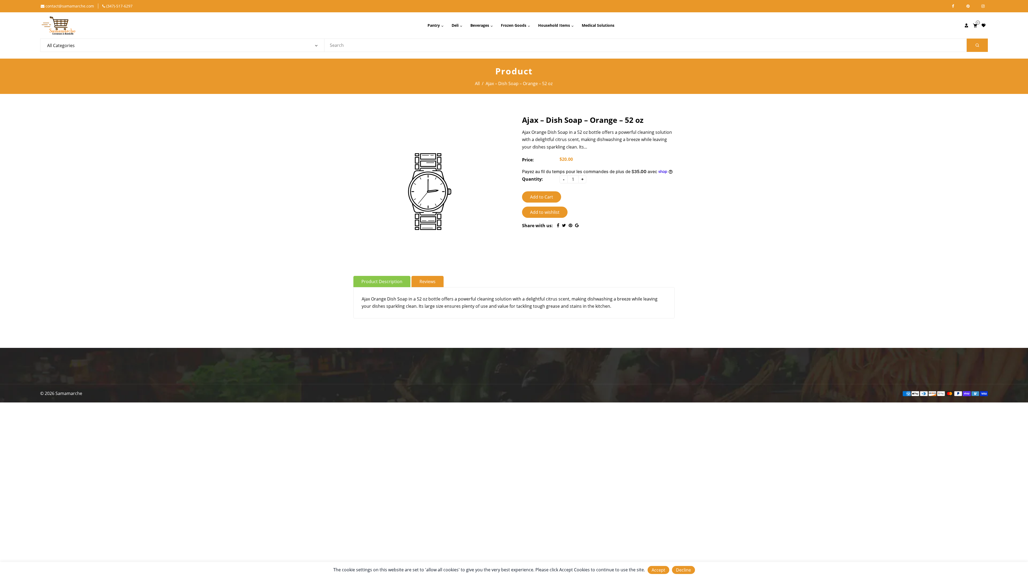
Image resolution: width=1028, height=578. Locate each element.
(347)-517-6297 (119, 6)
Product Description (381, 281)
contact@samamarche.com (69, 6)
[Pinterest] (968, 6)
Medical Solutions (598, 25)
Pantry (434, 25)
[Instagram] (983, 6)
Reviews (427, 281)
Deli (456, 25)
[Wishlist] (984, 25)
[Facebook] (953, 6)
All (477, 83)
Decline (683, 570)
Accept (658, 570)
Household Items (554, 25)
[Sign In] (966, 25)
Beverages (480, 25)
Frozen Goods (514, 25)
